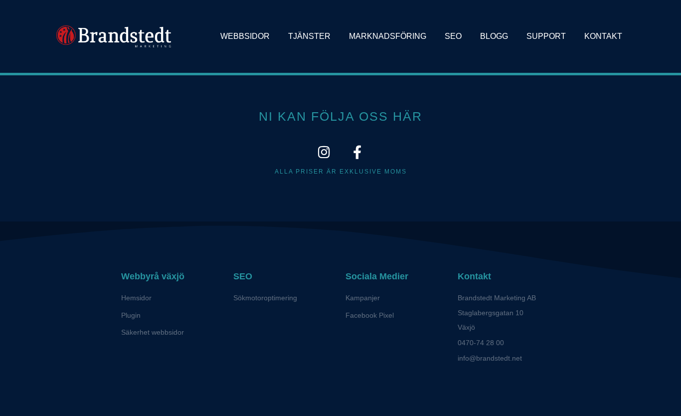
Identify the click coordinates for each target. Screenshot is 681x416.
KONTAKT (603, 36)
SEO (453, 36)
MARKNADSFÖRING (387, 36)
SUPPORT (546, 36)
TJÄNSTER (309, 36)
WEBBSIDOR (245, 36)
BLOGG (494, 36)
